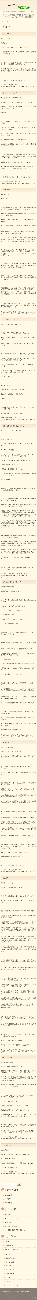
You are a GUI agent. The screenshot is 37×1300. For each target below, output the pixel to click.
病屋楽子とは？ (10, 1258)
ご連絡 (11, 85)
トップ (8, 1254)
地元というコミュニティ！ (11, 93)
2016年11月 (8, 1195)
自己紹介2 (5, 742)
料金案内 (8, 1266)
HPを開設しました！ (9, 1145)
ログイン (33, 1297)
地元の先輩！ (6, 189)
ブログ (8, 1281)
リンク (8, 1277)
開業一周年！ (6, 34)
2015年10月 (8, 1203)
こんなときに (10, 1270)
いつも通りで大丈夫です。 (11, 319)
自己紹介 (5, 878)
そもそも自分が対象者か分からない (13, 426)
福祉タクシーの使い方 (15, 574)
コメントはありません (19, 86)
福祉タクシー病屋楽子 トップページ (18, 6)
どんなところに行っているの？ (12, 582)
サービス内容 (10, 1262)
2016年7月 (8, 1199)
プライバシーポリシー (12, 1285)
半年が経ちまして (8, 1057)
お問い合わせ (10, 1273)
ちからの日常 (13, 181)
